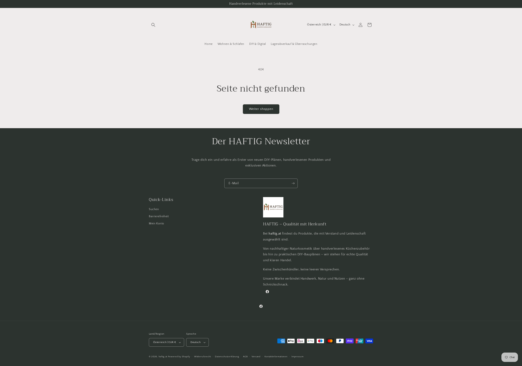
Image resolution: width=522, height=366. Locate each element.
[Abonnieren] (293, 183)
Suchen (154, 209)
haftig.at (163, 356)
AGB (245, 356)
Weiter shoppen (261, 109)
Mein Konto (156, 223)
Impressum (297, 356)
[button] (153, 24)
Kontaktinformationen (276, 356)
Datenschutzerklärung (227, 356)
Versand (256, 356)
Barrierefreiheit (159, 216)
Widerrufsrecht (202, 356)
